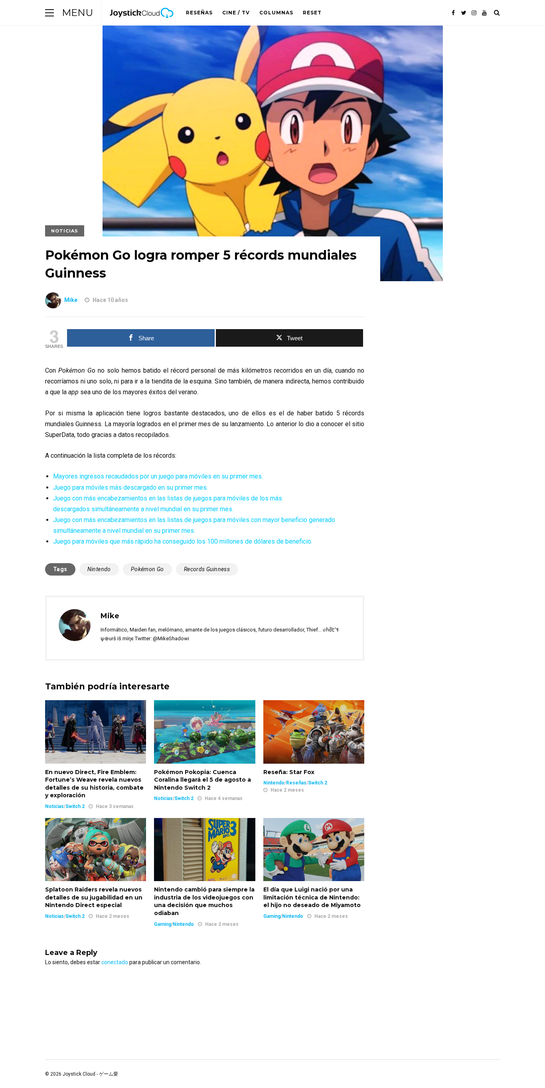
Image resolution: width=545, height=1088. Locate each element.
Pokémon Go (147, 569)
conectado (114, 962)
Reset (312, 13)
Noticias (64, 231)
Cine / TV (236, 13)
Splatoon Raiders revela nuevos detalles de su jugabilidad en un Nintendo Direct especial (93, 897)
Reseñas (199, 13)
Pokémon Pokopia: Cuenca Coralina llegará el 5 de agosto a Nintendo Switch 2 (202, 779)
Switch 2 (75, 806)
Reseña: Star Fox (288, 772)
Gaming (162, 924)
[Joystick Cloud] (141, 23)
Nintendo (99, 569)
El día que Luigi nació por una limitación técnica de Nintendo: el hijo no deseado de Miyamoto (312, 897)
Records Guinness (207, 569)
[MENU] (49, 12)
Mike (70, 300)
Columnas (276, 13)
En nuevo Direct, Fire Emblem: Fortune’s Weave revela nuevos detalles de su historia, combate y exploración (94, 783)
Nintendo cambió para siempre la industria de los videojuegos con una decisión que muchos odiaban (204, 901)
